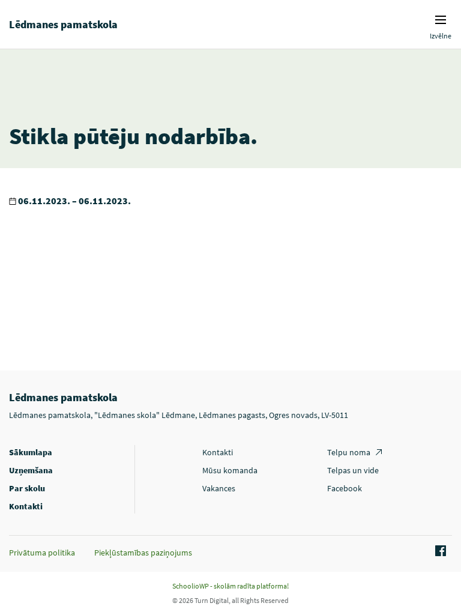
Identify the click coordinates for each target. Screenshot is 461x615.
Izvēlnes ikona (440, 19)
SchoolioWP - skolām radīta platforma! (230, 585)
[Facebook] (439, 551)
